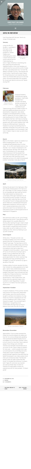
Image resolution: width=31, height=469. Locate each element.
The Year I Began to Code (9, 388)
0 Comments (7, 381)
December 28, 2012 (9, 378)
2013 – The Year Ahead (23, 388)
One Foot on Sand (15, 22)
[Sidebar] (1, 1)
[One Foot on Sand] (15, 11)
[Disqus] (15, 412)
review (6, 380)
